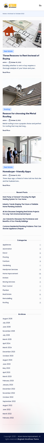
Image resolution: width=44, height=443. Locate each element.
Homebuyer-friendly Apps (17, 171)
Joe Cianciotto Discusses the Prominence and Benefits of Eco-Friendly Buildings (20, 220)
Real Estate (8, 51)
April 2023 (6, 372)
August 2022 (7, 405)
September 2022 (9, 401)
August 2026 (7, 319)
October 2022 (8, 397)
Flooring (6, 257)
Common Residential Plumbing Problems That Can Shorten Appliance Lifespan (22, 227)
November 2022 (9, 393)
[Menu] (40, 5)
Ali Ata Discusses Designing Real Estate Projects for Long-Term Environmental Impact (21, 213)
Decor (5, 253)
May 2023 (6, 368)
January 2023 (8, 385)
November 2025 (9, 331)
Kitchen (5, 278)
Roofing (7, 109)
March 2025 (7, 339)
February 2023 (8, 381)
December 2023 (9, 352)
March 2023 (7, 376)
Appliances (7, 245)
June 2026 (7, 327)
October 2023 (8, 356)
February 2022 (8, 418)
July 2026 (6, 323)
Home (4, 14)
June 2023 (6, 364)
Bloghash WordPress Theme (28, 439)
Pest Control (7, 286)
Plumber (6, 290)
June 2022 (6, 409)
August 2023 (7, 360)
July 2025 (6, 335)
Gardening (7, 265)
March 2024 (7, 347)
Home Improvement (10, 274)
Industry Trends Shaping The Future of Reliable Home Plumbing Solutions (20, 205)
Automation (7, 249)
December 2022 (9, 389)
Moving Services (9, 282)
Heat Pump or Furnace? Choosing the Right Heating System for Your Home (19, 198)
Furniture (6, 261)
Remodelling (7, 298)
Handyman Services (10, 269)
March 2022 (7, 414)
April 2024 (6, 343)
